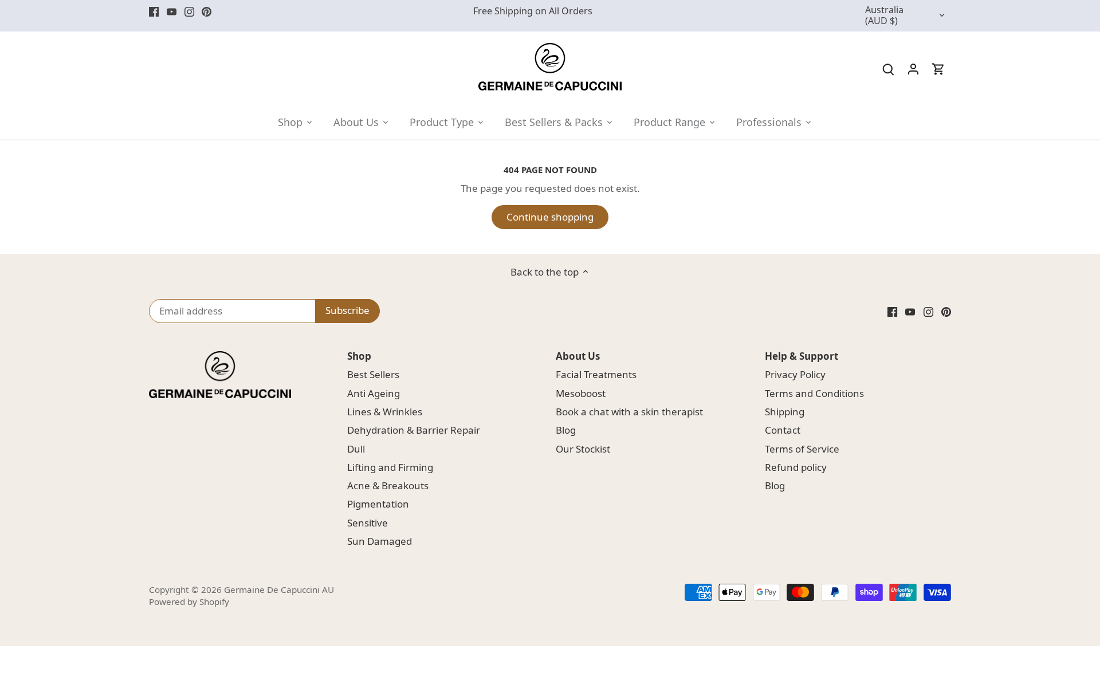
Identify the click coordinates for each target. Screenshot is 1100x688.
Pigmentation (378, 503)
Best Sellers (373, 374)
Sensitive (367, 522)
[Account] (913, 68)
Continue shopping (550, 216)
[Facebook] (154, 11)
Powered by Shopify (189, 601)
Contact (782, 430)
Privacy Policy (795, 374)
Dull (356, 448)
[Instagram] (189, 11)
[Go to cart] (938, 68)
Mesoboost (581, 393)
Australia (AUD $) (884, 16)
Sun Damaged (379, 541)
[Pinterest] (206, 11)
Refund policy (796, 467)
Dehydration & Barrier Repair (413, 430)
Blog (566, 430)
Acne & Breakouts (388, 485)
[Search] (888, 68)
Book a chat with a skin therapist (629, 411)
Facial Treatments (596, 374)
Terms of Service (802, 448)
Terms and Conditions (814, 393)
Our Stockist (583, 448)
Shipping (784, 411)
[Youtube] (171, 11)
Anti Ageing (373, 393)
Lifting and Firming (390, 467)
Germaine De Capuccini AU (279, 589)
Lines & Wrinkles (384, 411)
